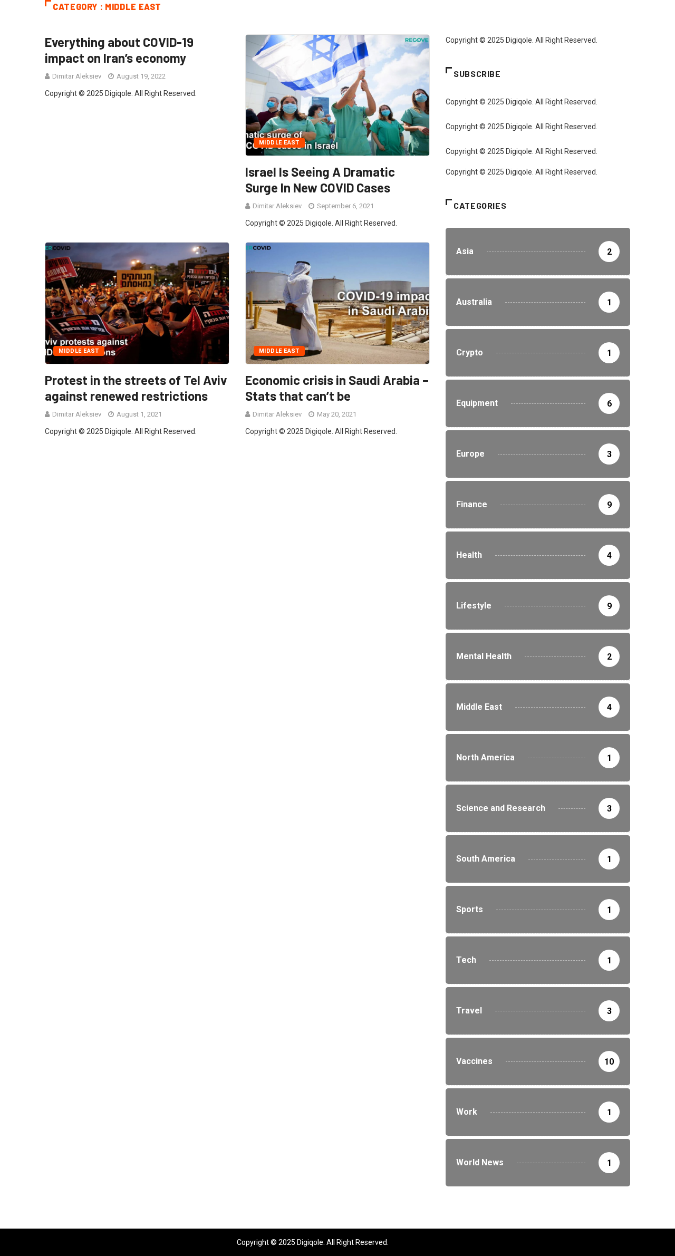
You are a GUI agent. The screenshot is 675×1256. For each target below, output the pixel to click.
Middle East (279, 142)
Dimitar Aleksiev (76, 76)
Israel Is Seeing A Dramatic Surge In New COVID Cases (320, 179)
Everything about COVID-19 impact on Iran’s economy (119, 49)
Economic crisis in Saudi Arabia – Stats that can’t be (337, 387)
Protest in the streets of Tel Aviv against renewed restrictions (136, 387)
